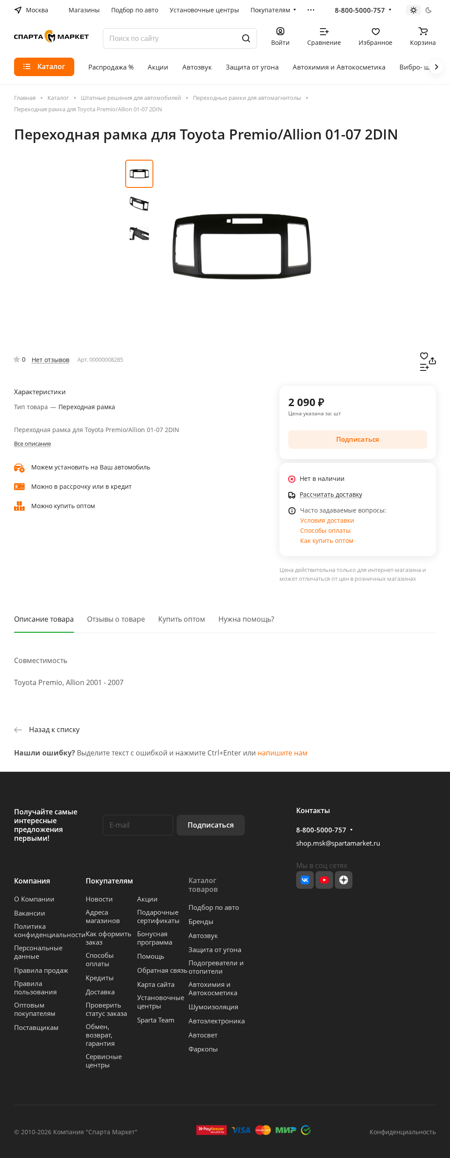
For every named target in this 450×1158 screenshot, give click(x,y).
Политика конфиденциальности (50, 930)
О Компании (34, 898)
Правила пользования (35, 987)
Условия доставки (327, 520)
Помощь (150, 956)
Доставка (100, 991)
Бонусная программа (154, 937)
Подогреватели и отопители (216, 966)
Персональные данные (38, 951)
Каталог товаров (203, 885)
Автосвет (203, 1034)
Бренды (201, 921)
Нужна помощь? (246, 619)
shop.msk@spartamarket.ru (338, 843)
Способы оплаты (325, 530)
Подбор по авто (214, 907)
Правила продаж (41, 970)
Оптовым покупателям (34, 1009)
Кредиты (100, 977)
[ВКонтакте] (305, 880)
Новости (99, 898)
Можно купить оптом (63, 506)
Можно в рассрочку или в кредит (81, 486)
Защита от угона (215, 949)
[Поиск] (246, 38)
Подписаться (211, 825)
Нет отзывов (50, 359)
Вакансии (29, 913)
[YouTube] (324, 880)
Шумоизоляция (213, 1006)
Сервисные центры (104, 1060)
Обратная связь (162, 970)
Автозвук (203, 935)
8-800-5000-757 (360, 10)
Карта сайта (155, 984)
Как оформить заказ (108, 937)
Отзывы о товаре (116, 619)
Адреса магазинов (103, 916)
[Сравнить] (424, 366)
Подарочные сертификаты (158, 916)
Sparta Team (155, 1019)
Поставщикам (36, 1027)
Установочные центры (160, 1001)
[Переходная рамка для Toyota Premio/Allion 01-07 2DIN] (242, 247)
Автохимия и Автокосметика (213, 988)
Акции (147, 898)
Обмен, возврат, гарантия (100, 1035)
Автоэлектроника (217, 1020)
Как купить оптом (326, 540)
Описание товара (44, 619)
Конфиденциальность (403, 1132)
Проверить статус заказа (106, 1009)
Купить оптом (181, 619)
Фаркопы (203, 1048)
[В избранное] (424, 355)
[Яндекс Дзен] (343, 880)
